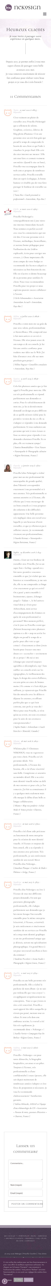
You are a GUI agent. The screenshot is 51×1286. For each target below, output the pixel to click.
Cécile (16, 209)
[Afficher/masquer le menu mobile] (45, 14)
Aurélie (16, 973)
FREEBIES (29, 1238)
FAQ (38, 1238)
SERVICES (42, 1236)
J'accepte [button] (28, 1280)
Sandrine (17, 882)
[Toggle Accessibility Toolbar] (4, 1281)
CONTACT (30, 1241)
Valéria (16, 1047)
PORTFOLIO (24, 1236)
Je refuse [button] (18, 1280)
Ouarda (16, 465)
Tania (15, 110)
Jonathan (17, 824)
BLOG (33, 1236)
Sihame (16, 741)
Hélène (16, 316)
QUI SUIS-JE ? (10, 1236)
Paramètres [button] (7, 1280)
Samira (16, 378)
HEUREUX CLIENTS (14, 1238)
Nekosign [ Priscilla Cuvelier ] (26, 1253)
